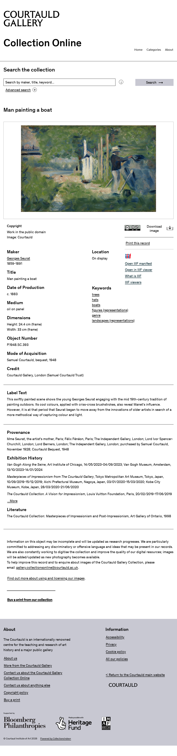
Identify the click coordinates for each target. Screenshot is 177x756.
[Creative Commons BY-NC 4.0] (133, 228)
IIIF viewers (133, 282)
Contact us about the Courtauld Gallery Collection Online (33, 675)
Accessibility (115, 637)
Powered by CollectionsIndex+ (55, 738)
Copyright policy (16, 692)
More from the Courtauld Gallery (28, 665)
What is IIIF (133, 276)
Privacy (111, 644)
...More (12, 501)
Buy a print (12, 700)
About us (10, 658)
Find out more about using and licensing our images (46, 578)
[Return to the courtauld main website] (123, 685)
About (169, 50)
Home (138, 50)
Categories (154, 50)
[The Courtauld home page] (31, 19)
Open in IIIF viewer (138, 270)
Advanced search (21, 90)
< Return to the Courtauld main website (135, 675)
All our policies (117, 659)
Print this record (138, 243)
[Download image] (170, 228)
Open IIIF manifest (138, 263)
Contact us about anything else (27, 685)
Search (151, 82)
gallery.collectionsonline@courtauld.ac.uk (47, 567)
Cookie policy (116, 652)
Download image (154, 228)
